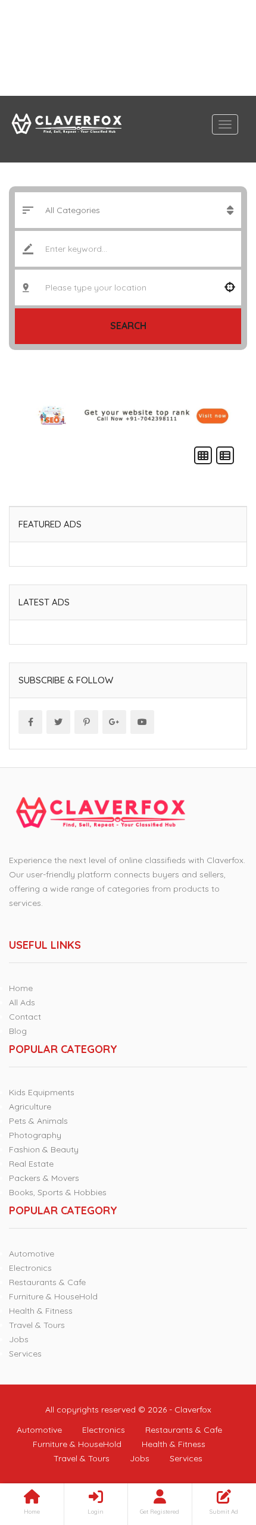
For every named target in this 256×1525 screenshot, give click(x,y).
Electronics (30, 1267)
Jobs (19, 1339)
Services (25, 1353)
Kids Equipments (41, 1092)
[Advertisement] (128, 48)
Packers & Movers (44, 1178)
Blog (18, 1031)
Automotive (31, 1253)
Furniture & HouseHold (53, 1296)
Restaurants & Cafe (47, 1282)
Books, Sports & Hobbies (58, 1192)
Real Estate (31, 1163)
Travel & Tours (37, 1325)
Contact (25, 1016)
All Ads (22, 1002)
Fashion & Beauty (44, 1149)
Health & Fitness (41, 1310)
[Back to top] (217, 1450)
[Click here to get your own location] (229, 287)
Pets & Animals (38, 1120)
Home (21, 988)
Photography (35, 1135)
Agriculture (30, 1106)
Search (128, 326)
